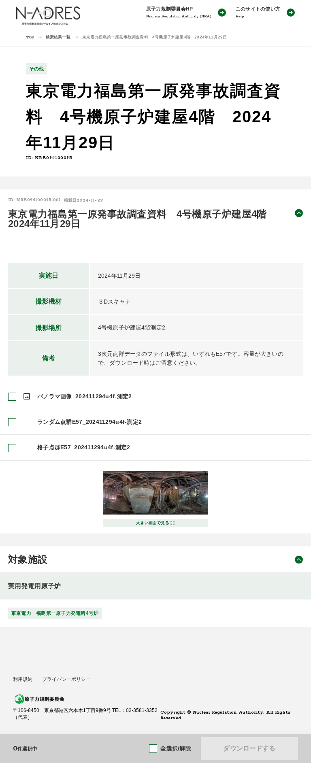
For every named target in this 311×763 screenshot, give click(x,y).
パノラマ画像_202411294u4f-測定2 (84, 396)
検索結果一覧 (58, 37)
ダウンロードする (249, 748)
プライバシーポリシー (66, 679)
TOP (30, 37)
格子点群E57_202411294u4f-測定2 (83, 447)
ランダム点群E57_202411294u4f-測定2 (89, 422)
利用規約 (22, 679)
